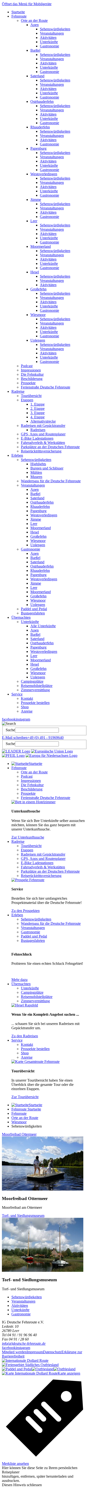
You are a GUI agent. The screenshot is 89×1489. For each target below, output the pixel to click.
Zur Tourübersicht (24, 1097)
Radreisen (37, 430)
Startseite (18, 12)
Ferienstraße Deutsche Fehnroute (45, 387)
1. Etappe (37, 404)
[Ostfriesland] (43, 1369)
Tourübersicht (31, 396)
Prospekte (28, 383)
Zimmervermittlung (35, 690)
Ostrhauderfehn (42, 101)
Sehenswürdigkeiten (55, 29)
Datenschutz (52, 1352)
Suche (10, 730)
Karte (69, 1373)
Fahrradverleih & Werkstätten (43, 443)
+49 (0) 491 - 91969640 (46, 737)
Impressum (35, 1352)
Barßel (35, 50)
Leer (33, 221)
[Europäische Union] (52, 751)
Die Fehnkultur (32, 374)
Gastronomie (49, 46)
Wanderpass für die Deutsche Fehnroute (51, 481)
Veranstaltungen (52, 33)
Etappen (27, 400)
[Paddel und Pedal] (17, 1369)
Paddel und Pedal (34, 609)
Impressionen (31, 370)
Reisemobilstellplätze (36, 686)
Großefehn (38, 289)
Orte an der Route (34, 20)
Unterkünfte (49, 42)
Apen (34, 25)
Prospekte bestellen (35, 703)
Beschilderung (31, 379)
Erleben (17, 455)
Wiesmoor (38, 315)
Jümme (35, 200)
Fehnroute (19, 16)
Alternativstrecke (43, 421)
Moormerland (40, 246)
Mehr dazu (19, 980)
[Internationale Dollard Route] (25, 1360)
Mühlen (36, 472)
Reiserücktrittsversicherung (41, 451)
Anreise (27, 711)
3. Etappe (37, 413)
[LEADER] (16, 751)
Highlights (38, 464)
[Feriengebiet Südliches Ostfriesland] (30, 1365)
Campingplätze (32, 681)
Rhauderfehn (40, 127)
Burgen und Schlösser (46, 468)
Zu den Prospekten (25, 911)
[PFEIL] (13, 756)
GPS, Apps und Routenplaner (43, 434)
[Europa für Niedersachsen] (51, 756)
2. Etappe (37, 408)
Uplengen (37, 340)
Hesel (34, 272)
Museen (36, 477)
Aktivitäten (48, 38)
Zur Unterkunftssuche (27, 837)
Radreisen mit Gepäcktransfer (43, 426)
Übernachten (21, 617)
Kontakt (27, 698)
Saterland (37, 76)
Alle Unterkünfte (43, 626)
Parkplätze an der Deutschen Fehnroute (50, 447)
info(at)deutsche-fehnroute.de (24, 1343)
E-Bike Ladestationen (37, 438)
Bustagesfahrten (33, 613)
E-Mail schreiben (15, 737)
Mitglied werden (14, 1352)
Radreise (17, 391)
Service (17, 694)
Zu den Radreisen (24, 1036)
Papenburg (38, 148)
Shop (25, 707)
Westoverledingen (43, 174)
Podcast (27, 366)
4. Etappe (37, 417)
